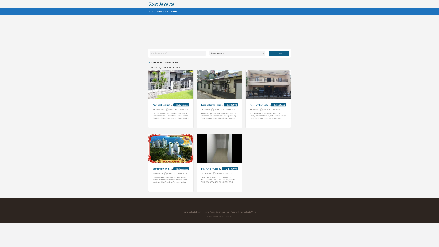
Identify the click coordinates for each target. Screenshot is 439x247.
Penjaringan (159, 173)
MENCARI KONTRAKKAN (214, 168)
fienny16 (219, 173)
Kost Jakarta (161, 4)
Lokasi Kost (161, 11)
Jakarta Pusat (209, 212)
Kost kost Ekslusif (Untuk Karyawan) (170, 104)
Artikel (174, 11)
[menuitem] (151, 11)
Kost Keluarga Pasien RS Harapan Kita (219, 104)
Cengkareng (207, 173)
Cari (279, 53)
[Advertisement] (219, 32)
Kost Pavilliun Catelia (260, 104)
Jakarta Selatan (159, 109)
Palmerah (207, 109)
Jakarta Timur (237, 212)
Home (151, 11)
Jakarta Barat (195, 212)
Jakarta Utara (250, 212)
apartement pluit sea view (165, 168)
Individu (171, 109)
